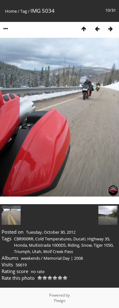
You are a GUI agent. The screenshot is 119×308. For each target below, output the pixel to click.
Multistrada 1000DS (47, 245)
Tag (23, 11)
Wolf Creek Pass (58, 251)
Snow (86, 245)
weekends (30, 258)
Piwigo (59, 300)
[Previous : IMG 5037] (97, 28)
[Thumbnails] (83, 28)
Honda (20, 245)
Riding (73, 245)
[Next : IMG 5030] (110, 28)
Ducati (79, 239)
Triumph (22, 251)
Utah (36, 251)
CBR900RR (23, 239)
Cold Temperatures (53, 239)
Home (11, 11)
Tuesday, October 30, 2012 (51, 232)
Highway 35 (98, 239)
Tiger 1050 (103, 245)
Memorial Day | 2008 (63, 258)
